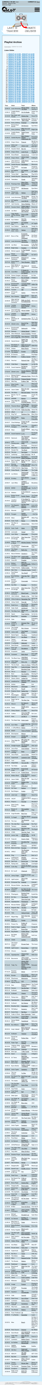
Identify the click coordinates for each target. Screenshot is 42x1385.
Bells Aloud (24, 654)
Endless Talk (25, 381)
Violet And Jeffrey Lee (24, 1080)
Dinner (23, 971)
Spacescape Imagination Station (24, 474)
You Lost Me (25, 763)
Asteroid (23, 882)
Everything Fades (24, 1203)
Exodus (23, 351)
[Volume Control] (24, 18)
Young (23, 1253)
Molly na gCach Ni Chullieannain (25, 300)
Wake (23, 1256)
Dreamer (23, 1329)
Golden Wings (25, 931)
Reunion (23, 671)
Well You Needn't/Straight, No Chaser (26, 564)
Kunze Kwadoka (26, 333)
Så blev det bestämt (24, 736)
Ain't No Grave (25, 1154)
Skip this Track (25, 832)
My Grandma (25, 245)
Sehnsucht (24, 328)
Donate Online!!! (30, 29)
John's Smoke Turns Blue (25, 1210)
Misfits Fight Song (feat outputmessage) (25, 935)
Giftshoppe (24, 686)
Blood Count (24, 593)
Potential (23, 122)
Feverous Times (26, 1366)
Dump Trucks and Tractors (25, 210)
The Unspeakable (25, 1291)
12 (22, 412)
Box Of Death (25, 277)
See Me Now (25, 988)
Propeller (23, 560)
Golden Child (25, 1306)
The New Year (25, 700)
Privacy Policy (33, 1383)
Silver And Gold (25, 899)
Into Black (24, 637)
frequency (24, 1009)
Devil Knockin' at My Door (25, 1188)
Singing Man (24, 1183)
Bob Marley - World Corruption (26, 457)
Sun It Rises (24, 1298)
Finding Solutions (24, 1106)
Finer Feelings (25, 614)
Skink (23, 528)
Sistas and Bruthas (24, 904)
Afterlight (23, 826)
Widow (23, 1138)
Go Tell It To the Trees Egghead (25, 889)
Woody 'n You (25, 596)
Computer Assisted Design (26, 401)
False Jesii (24, 1247)
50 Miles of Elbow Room (25, 1141)
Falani (23, 1222)
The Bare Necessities (24, 241)
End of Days (24, 948)
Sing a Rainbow (25, 204)
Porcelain (24, 1288)
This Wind (24, 1148)
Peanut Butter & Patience (25, 985)
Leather (23, 927)
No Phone (24, 445)
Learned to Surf (25, 757)
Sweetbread (24, 1021)
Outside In (24, 553)
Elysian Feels (25, 944)
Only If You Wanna (24, 997)
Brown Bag (24, 929)
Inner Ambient (25, 748)
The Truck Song (25, 1118)
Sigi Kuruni (24, 275)
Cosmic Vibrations (24, 514)
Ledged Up (24, 678)
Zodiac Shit (24, 863)
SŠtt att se (24, 786)
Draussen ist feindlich (25, 258)
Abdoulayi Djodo (26, 376)
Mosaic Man (24, 1363)
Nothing (23, 788)
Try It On (23, 951)
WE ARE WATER (23, 1353)
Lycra (23, 354)
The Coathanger (25, 1000)
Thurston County (26, 570)
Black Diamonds (26, 1014)
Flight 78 (23, 855)
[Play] (18, 18)
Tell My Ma (24, 226)
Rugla (23, 684)
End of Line (24, 861)
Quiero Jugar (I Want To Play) (25, 207)
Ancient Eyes (25, 155)
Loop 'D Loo (24, 152)
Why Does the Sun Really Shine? (25, 741)
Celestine (24, 1049)
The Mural (24, 450)
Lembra (23, 940)
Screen (23, 920)
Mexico (23, 619)
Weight (23, 1162)
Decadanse (24, 648)
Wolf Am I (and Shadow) (25, 681)
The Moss (24, 635)
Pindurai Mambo (26, 379)
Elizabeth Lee (25, 1215)
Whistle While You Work (25, 108)
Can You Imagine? (24, 219)
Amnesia (23, 676)
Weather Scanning (24, 858)
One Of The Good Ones (24, 605)
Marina (23, 727)
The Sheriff (24, 573)
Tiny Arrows (24, 1192)
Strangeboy (24, 1006)
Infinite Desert (25, 331)
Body (22, 697)
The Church (24, 897)
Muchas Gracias (26, 542)
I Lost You (24, 426)
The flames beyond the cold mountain (25, 488)
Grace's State (25, 839)
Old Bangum (24, 125)
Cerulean (23, 1054)
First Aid (23, 801)
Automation (7, 46)
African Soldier (25, 310)
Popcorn (23, 142)
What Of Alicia (25, 1151)
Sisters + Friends (24, 794)
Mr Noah (23, 910)
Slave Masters (25, 336)
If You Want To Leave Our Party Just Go (26, 501)
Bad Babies (24, 164)
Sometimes (24, 1303)
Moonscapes (25, 1186)
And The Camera (23, 1042)
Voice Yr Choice (25, 665)
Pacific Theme (25, 496)
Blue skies (24, 1103)
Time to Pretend (25, 730)
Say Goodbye (25, 674)
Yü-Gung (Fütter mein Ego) (25, 284)
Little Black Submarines (24, 658)
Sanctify (23, 1295)
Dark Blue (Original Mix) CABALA (25, 1057)
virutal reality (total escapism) (25, 557)
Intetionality (24, 534)
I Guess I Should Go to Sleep (25, 483)
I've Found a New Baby (24, 1099)
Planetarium (24, 901)
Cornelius (24, 395)
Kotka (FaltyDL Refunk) (25, 1046)
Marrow (23, 398)
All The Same (25, 1198)
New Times (24, 468)
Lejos (22, 287)
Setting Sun (24, 691)
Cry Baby (24, 710)
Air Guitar (24, 167)
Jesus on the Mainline (25, 694)
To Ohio (23, 1073)
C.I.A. (23, 433)
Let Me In (24, 716)
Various (23, 193)
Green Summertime (25, 1129)
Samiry (23, 292)
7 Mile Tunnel (25, 1051)
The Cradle (24, 470)
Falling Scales (25, 568)
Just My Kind (25, 824)
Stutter (23, 760)
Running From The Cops (25, 894)
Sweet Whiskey (25, 1110)
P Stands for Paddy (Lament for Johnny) (25, 272)
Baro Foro (24, 813)
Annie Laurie (24, 720)
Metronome (24, 978)
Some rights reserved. (24, 1383)
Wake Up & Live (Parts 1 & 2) (26, 345)
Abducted (24, 643)
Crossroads (24, 581)
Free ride (23, 602)
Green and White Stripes (25, 1349)
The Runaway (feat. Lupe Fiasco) (25, 851)
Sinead (23, 532)
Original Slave (25, 524)
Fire (22, 1171)
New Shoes (24, 174)
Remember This (25, 599)
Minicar (23, 733)
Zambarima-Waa (26, 318)
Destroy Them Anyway (25, 1280)
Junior (23, 651)
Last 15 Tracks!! (12, 29)
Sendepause (24, 990)
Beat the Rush (25, 447)
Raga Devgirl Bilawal (25, 296)
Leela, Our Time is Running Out (25, 464)
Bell (22, 1092)
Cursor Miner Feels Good (25, 1017)
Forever (23, 1284)
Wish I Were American (24, 254)
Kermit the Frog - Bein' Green (25, 119)
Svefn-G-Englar (25, 667)
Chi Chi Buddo (25, 112)
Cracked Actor (25, 645)
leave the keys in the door (25, 775)
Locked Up (24, 1356)
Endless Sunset (25, 357)
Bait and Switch (25, 392)
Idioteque (24, 1264)
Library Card (24, 146)
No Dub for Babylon (24, 367)
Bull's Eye (24, 550)
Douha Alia (24, 364)
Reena (23, 521)
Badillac (23, 1346)
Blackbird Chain (25, 669)
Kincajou (23, 848)
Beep (22, 751)
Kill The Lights (25, 1237)
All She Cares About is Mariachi (25, 506)
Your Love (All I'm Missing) (25, 1144)
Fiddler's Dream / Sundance (25, 1065)
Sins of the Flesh (24, 879)
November (24, 1315)
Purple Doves (25, 772)
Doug (38, 2)
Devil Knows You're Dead (24, 1095)
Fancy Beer (24, 1085)
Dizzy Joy (24, 662)
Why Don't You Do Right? (25, 1159)
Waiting (23, 1261)
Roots (23, 418)
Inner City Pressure (24, 1371)
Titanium (23, 1033)
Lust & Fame (25, 754)
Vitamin (23, 993)
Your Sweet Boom (24, 631)
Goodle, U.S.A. (25, 1168)
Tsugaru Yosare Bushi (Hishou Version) (25, 306)
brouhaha (24, 616)
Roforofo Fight (25, 360)
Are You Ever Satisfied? (25, 745)
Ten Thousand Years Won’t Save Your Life (25, 438)
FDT (22, 981)
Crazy (23, 1089)
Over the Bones (25, 1206)
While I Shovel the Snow (25, 1359)
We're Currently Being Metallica (25, 1233)
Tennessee (24, 1136)
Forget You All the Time (25, 422)
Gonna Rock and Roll (24, 1194)
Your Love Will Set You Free (25, 713)
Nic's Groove (25, 628)
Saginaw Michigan (23, 1121)
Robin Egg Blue (25, 409)
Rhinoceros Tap (25, 176)
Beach (23, 1322)
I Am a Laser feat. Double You (26, 958)
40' (22, 1312)
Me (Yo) (23, 149)
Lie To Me (24, 766)
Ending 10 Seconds (24, 924)
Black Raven (25, 348)
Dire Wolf (24, 1175)
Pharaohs (24, 845)
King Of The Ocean (24, 323)
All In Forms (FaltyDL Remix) (26, 975)
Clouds (23, 179)
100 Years (24, 640)
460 (22, 289)
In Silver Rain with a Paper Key (25, 406)
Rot (22, 385)
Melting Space (25, 1300)
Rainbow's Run (25, 414)
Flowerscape (25, 546)
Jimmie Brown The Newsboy (25, 1114)
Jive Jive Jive (25, 885)
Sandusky (24, 1069)
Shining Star (24, 116)
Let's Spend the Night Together (25, 1332)
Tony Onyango (25, 262)
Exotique (23, 585)
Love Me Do (24, 201)
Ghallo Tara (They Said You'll (24, 341)
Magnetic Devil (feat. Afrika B (25, 1062)
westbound (24, 608)
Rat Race (24, 1012)
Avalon (23, 791)
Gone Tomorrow (25, 454)
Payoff (23, 689)
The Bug (23, 907)
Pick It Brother (25, 1226)
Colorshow (24, 1133)
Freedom (23, 248)
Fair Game (24, 452)
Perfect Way (24, 1038)
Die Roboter (24, 1003)
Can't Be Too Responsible (25, 1342)
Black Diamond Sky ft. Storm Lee (25, 1029)
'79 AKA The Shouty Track (25, 835)
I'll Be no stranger (23, 1179)
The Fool (23, 1275)
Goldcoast (24, 1368)
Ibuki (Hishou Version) (25, 314)
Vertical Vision (25, 913)
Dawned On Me (25, 1258)
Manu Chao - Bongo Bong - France (25, 184)
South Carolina (25, 1277)
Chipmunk (24, 871)
